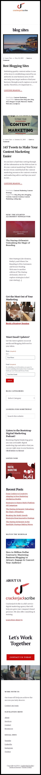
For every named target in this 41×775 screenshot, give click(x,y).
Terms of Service (15, 767)
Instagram (9, 748)
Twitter (8, 751)
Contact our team (12, 705)
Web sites (9, 104)
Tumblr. (30, 102)
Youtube (8, 740)
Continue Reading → (13, 90)
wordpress (16, 104)
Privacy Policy (27, 767)
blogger (12, 102)
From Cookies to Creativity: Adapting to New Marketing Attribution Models (17, 496)
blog (15, 195)
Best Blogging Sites (16, 66)
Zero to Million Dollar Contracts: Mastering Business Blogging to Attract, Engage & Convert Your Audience (20, 557)
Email (11, 364)
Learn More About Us (14, 620)
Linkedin (8, 744)
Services (8, 721)
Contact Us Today (20, 657)
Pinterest (24, 102)
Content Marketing (20, 97)
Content (9, 197)
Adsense (17, 99)
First (7, 354)
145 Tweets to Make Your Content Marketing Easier (20, 151)
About (7, 717)
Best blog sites (25, 99)
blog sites (21, 195)
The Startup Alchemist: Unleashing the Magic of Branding (18, 242)
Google (17, 102)
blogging (28, 195)
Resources (9, 728)
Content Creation (18, 197)
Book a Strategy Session (17, 323)
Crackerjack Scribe (27, 766)
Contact (8, 725)
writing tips (17, 199)
